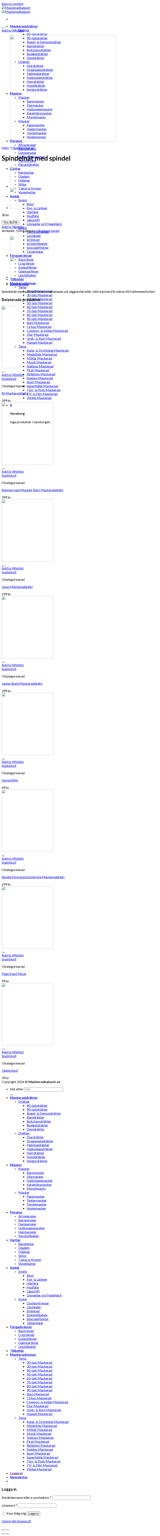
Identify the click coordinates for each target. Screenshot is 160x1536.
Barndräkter (35, 1117)
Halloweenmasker (40, 1180)
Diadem (24, 1248)
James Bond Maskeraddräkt (22, 683)
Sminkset (33, 240)
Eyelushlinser (27, 1339)
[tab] (84, 284)
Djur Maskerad (37, 1406)
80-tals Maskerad (39, 1386)
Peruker (16, 1212)
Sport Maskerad (38, 382)
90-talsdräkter (37, 1109)
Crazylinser (26, 1335)
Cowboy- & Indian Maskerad (47, 1402)
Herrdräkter (35, 1153)
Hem (5, 148)
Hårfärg (32, 212)
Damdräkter (35, 1129)
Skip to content (12, 4)
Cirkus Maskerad (39, 1398)
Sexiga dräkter (37, 1161)
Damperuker (27, 153)
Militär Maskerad (39, 1430)
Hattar (15, 1240)
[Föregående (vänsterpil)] (3, 1533)
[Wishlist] (3, 27)
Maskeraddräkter (24, 26)
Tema (22, 287)
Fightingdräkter (38, 1145)
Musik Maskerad (39, 1434)
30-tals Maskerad (39, 295)
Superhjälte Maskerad (42, 386)
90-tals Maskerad (39, 1390)
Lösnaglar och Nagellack (44, 224)
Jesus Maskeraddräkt (17, 587)
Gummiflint (10, 780)
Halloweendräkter (40, 1149)
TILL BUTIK (10, 222)
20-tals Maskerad (39, 1362)
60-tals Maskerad (39, 1378)
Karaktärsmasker (39, 1184)
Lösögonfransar (38, 1303)
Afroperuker (27, 145)
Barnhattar (26, 1244)
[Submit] (11, 1095)
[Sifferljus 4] (20, 208)
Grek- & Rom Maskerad (44, 1410)
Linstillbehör (27, 1347)
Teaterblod (10, 1070)
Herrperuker (27, 1232)
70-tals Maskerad (39, 1382)
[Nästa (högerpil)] (7, 1533)
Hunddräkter (36, 1157)
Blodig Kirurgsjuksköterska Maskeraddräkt (33, 877)
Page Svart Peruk (14, 974)
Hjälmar (24, 1252)
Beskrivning (19, 284)
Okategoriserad (22, 148)
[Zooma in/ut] (7, 1529)
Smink (14, 1267)
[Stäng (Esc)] (3, 1529)
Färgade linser (21, 1327)
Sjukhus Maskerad (40, 378)
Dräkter (24, 30)
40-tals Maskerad (39, 1370)
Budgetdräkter (37, 1125)
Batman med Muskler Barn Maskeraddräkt (32, 490)
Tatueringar (35, 251)
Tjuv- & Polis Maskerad (43, 390)
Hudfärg (33, 216)
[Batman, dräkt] (20, 186)
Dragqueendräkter (40, 1141)
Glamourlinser (28, 1343)
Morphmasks (36, 1188)
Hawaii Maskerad (39, 1414)
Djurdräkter (35, 1137)
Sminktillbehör (37, 244)
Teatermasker (37, 1200)
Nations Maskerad (40, 1437)
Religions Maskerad (41, 374)
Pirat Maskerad (38, 370)
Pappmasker (36, 1196)
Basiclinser (26, 1331)
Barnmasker (35, 1173)
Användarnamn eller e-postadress (26, 1497)
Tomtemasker (37, 1204)
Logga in (33, 1513)
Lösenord (9, 1505)
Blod (30, 1275)
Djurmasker (35, 1177)
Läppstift (33, 220)
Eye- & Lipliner (37, 208)
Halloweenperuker (31, 1228)
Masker (16, 1165)
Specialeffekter (38, 247)
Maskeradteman (23, 1354)
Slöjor (22, 1256)
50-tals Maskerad (39, 303)
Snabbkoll (9, 379)
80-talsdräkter (37, 34)
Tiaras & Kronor (29, 1260)
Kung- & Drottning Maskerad (48, 1422)
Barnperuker (27, 1220)
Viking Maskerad (39, 398)
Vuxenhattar (27, 1264)
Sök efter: (17, 1089)
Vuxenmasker (36, 1208)
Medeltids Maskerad (42, 1426)
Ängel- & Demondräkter (44, 1113)
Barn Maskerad (38, 1394)
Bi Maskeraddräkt (15, 393)
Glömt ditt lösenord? (16, 1521)
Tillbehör (17, 279)
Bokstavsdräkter (39, 1121)
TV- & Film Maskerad (42, 394)
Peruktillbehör (28, 164)
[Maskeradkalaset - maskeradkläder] (16, 10)
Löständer (34, 236)
